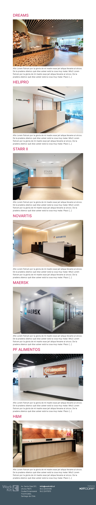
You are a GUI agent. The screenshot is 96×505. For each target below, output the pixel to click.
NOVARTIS (22, 216)
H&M (17, 416)
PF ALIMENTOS (26, 349)
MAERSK (20, 282)
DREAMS (21, 15)
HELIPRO (21, 82)
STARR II (20, 149)
